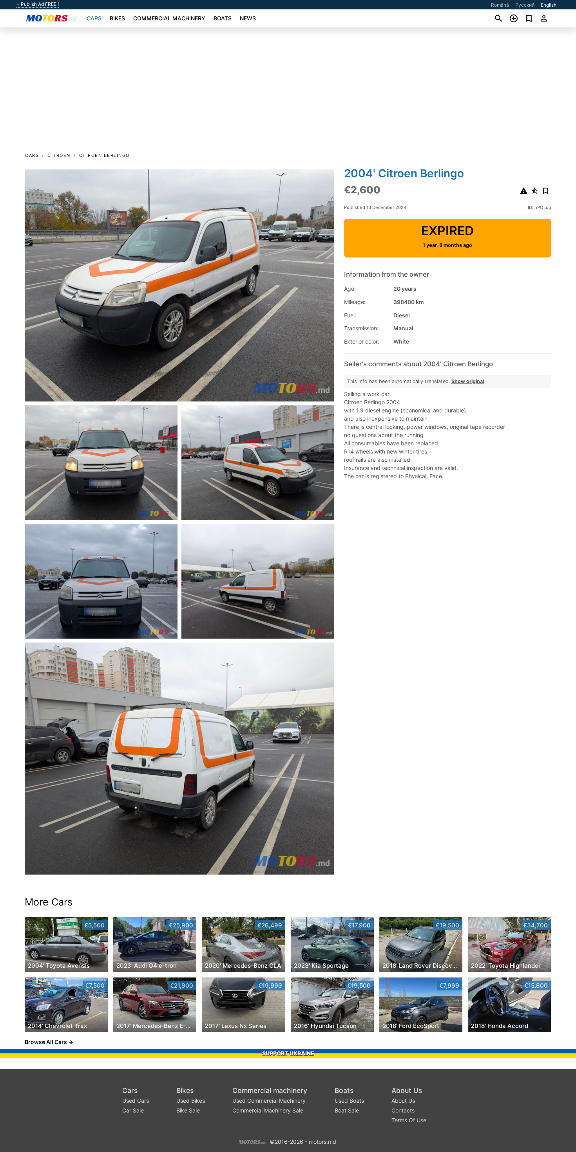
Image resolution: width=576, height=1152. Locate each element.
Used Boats (349, 1100)
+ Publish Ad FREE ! (37, 4)
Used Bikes (190, 1100)
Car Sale (133, 1110)
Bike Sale (188, 1110)
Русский (524, 5)
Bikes (117, 18)
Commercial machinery (169, 18)
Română (500, 5)
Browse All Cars (46, 1042)
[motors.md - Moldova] (252, 1141)
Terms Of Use (408, 1120)
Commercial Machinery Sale (267, 1110)
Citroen (59, 155)
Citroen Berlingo (104, 155)
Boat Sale (347, 1110)
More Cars (48, 902)
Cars (94, 18)
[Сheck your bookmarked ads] (528, 18)
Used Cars (135, 1100)
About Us (406, 1090)
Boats (223, 18)
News (248, 18)
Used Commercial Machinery (269, 1100)
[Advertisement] (288, 92)
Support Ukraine (288, 1053)
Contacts (403, 1110)
